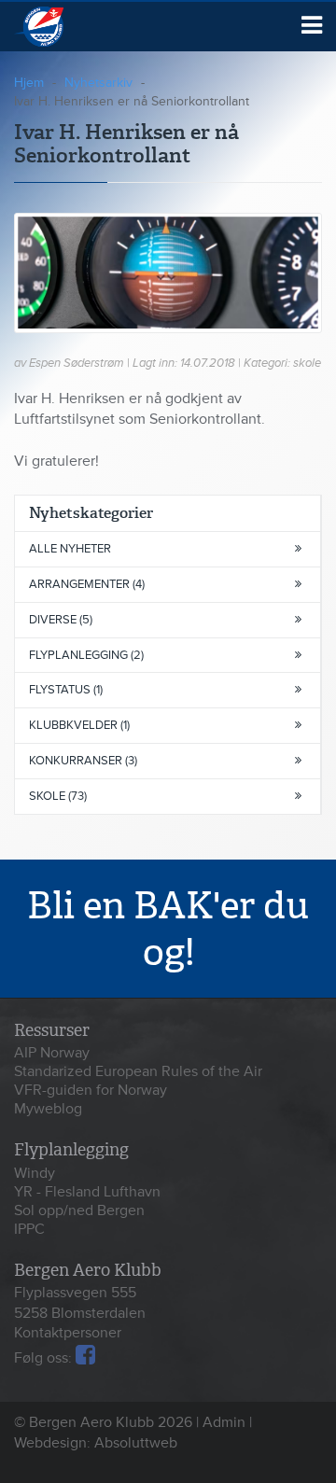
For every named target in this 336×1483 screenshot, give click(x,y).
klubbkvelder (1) (79, 725)
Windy (34, 1173)
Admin (224, 1422)
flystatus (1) (66, 689)
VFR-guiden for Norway (90, 1090)
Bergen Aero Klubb (62, 27)
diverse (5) (60, 619)
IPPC (29, 1229)
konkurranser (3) (83, 760)
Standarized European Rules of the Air (138, 1071)
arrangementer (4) (87, 584)
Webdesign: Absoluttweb (95, 1443)
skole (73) (58, 796)
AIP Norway (52, 1052)
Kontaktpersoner (67, 1332)
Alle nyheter (70, 548)
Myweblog (48, 1108)
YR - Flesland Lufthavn (87, 1191)
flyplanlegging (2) (86, 655)
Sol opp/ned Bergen (79, 1210)
